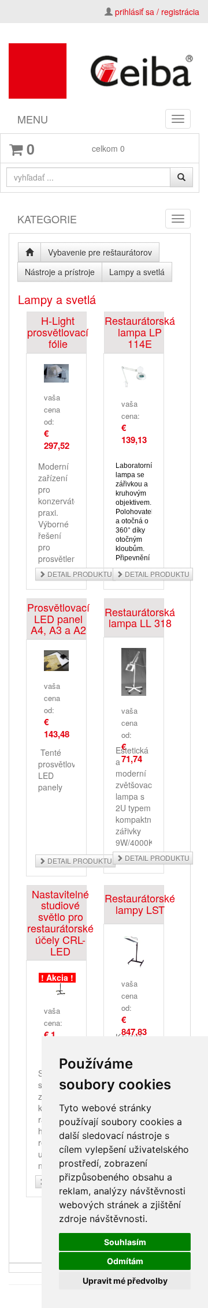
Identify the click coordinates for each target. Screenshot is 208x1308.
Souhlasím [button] (125, 1242)
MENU (32, 118)
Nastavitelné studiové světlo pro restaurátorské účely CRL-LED (60, 923)
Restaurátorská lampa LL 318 (140, 617)
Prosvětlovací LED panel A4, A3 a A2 (58, 619)
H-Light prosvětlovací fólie (57, 332)
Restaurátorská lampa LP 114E (140, 332)
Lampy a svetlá (137, 272)
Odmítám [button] (125, 1261)
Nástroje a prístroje (60, 272)
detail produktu (79, 574)
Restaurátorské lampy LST (140, 903)
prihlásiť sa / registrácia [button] (157, 11)
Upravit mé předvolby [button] (125, 1280)
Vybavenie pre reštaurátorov (100, 252)
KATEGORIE (47, 218)
